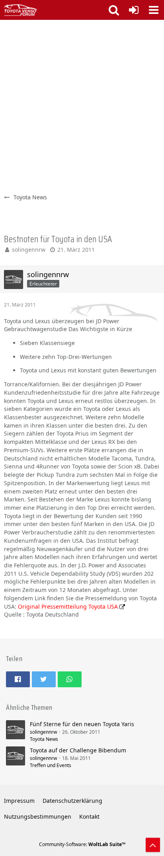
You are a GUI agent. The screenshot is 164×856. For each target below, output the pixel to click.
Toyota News (44, 739)
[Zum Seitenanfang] (153, 845)
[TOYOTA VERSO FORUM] (20, 10)
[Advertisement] (82, 105)
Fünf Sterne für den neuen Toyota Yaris (82, 724)
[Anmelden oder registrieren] (134, 10)
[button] (154, 10)
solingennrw (28, 249)
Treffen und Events (50, 765)
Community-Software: (82, 844)
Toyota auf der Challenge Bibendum (78, 750)
